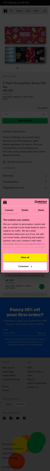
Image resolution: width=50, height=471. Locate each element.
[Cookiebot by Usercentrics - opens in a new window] (35, 202)
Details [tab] (25, 210)
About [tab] (41, 210)
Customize (23, 266)
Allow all (25, 257)
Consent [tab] (9, 210)
